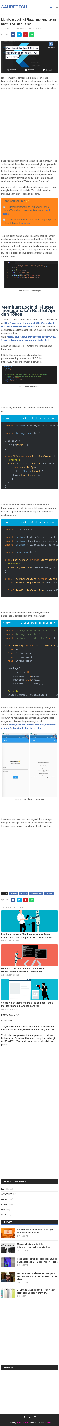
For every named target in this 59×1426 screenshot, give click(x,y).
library (4, 1204)
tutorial (49, 894)
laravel (5, 1199)
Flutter (23, 894)
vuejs (4, 1215)
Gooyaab (48, 1422)
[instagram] (34, 1417)
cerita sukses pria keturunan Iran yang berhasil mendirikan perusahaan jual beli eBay (37, 1276)
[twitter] (29, 1417)
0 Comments (37, 29)
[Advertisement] (29, 121)
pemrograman (36, 894)
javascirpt (6, 1194)
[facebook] (24, 1417)
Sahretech (14, 7)
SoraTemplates (23, 1422)
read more (27, 223)
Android (13, 894)
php (3, 1210)
